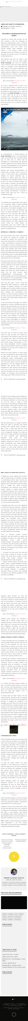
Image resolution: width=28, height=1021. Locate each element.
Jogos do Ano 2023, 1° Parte (9, 956)
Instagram (14, 82)
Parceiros (14, 1004)
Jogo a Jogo (12, 949)
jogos (4, 916)
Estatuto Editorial (10, 1003)
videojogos (17, 919)
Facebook (17, 80)
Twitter (23, 80)
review (4, 919)
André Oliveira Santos (12, 26)
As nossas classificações (15, 1005)
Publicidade (23, 1004)
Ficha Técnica (21, 1003)
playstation (18, 916)
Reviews (10, 919)
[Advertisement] (14, 937)
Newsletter (6, 1004)
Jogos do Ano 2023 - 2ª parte (10, 954)
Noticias (10, 916)
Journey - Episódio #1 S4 (9, 963)
